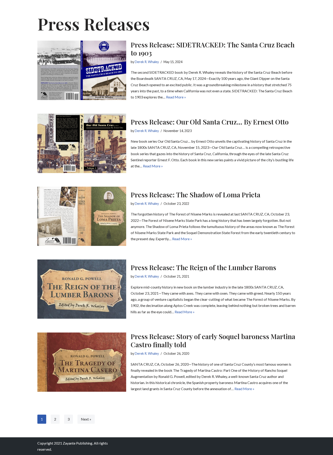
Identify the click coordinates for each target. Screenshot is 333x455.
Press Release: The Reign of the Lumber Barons (203, 267)
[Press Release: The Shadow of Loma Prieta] (81, 216)
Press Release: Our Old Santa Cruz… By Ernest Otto (210, 121)
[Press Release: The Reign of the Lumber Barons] (81, 289)
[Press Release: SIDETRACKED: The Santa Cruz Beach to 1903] (81, 70)
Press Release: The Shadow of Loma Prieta (195, 194)
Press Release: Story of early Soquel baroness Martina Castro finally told (213, 340)
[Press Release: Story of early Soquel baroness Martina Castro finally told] (81, 362)
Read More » (176, 97)
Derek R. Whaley (147, 62)
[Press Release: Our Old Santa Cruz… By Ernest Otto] (81, 143)
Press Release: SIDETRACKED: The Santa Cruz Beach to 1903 (212, 48)
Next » (86, 419)
